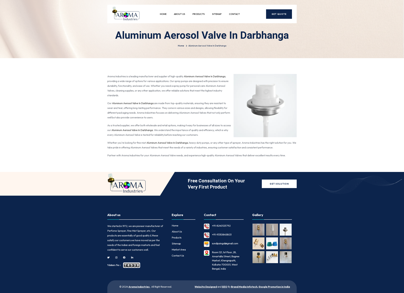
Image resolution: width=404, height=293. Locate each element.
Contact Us (178, 255)
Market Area (179, 249)
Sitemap (217, 14)
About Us (179, 14)
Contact (234, 14)
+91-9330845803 (222, 234)
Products (199, 14)
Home (163, 14)
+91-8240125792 (221, 225)
